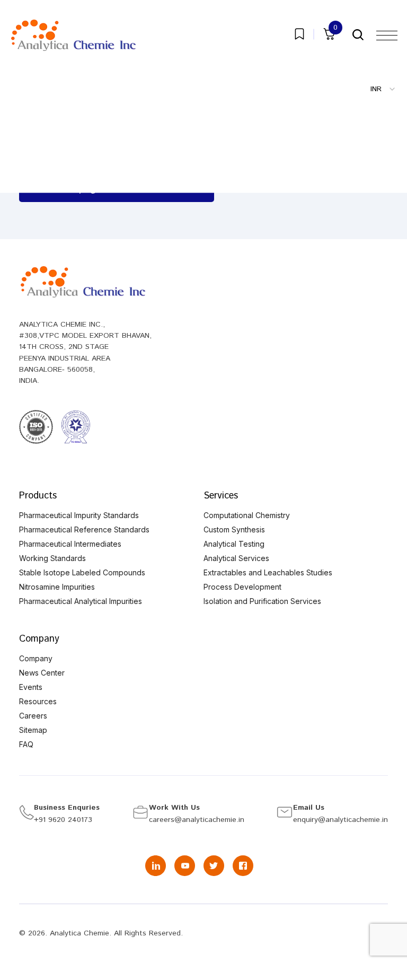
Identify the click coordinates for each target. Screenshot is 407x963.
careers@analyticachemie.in (196, 820)
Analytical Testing (234, 543)
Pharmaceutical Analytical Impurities (80, 601)
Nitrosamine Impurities (57, 586)
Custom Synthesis (234, 529)
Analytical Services (236, 558)
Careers (33, 715)
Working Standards (52, 558)
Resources (38, 701)
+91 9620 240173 (63, 820)
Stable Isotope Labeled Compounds (82, 572)
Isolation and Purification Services (262, 601)
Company (35, 658)
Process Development (242, 586)
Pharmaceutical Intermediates (70, 543)
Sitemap (33, 729)
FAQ (26, 744)
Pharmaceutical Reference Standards (84, 529)
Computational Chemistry (247, 515)
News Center (42, 672)
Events (30, 686)
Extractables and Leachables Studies (268, 572)
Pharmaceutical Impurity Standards (79, 515)
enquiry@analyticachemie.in (340, 820)
